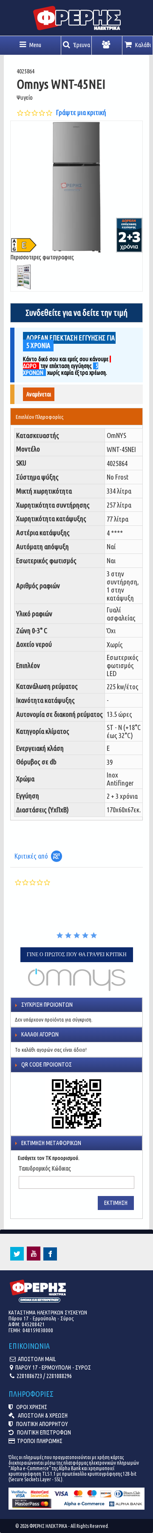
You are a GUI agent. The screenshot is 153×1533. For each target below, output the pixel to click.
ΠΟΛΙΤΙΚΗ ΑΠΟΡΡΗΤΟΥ (41, 1424)
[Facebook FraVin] (50, 1258)
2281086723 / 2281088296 (44, 1376)
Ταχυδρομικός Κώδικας (45, 1168)
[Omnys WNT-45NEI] (76, 187)
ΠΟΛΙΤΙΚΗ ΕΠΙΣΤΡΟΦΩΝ (43, 1432)
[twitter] (17, 1258)
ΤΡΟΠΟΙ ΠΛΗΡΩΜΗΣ (39, 1441)
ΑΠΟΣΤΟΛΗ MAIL (37, 1359)
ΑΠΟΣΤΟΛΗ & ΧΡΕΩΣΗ (42, 1415)
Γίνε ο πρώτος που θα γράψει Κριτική (77, 954)
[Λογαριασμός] (107, 45)
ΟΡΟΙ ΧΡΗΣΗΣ (31, 1407)
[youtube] (33, 1258)
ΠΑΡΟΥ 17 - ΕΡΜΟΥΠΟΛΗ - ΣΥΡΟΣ (53, 1367)
